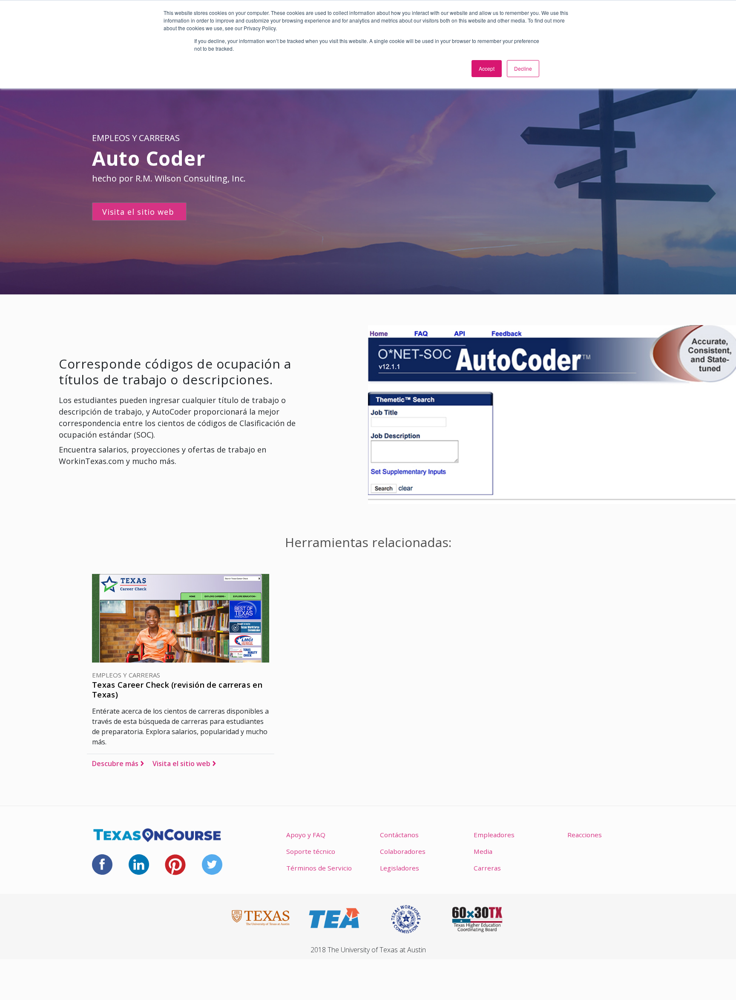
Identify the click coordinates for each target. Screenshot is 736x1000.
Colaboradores (403, 851)
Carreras (487, 868)
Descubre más (115, 763)
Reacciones (584, 834)
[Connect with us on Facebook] (102, 863)
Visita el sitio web (181, 763)
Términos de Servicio (319, 868)
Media (483, 851)
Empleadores (494, 834)
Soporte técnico (310, 851)
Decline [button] (523, 68)
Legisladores (399, 868)
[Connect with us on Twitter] (212, 863)
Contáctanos (399, 834)
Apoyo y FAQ (305, 834)
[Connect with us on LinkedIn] (139, 863)
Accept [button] (486, 68)
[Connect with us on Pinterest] (175, 863)
